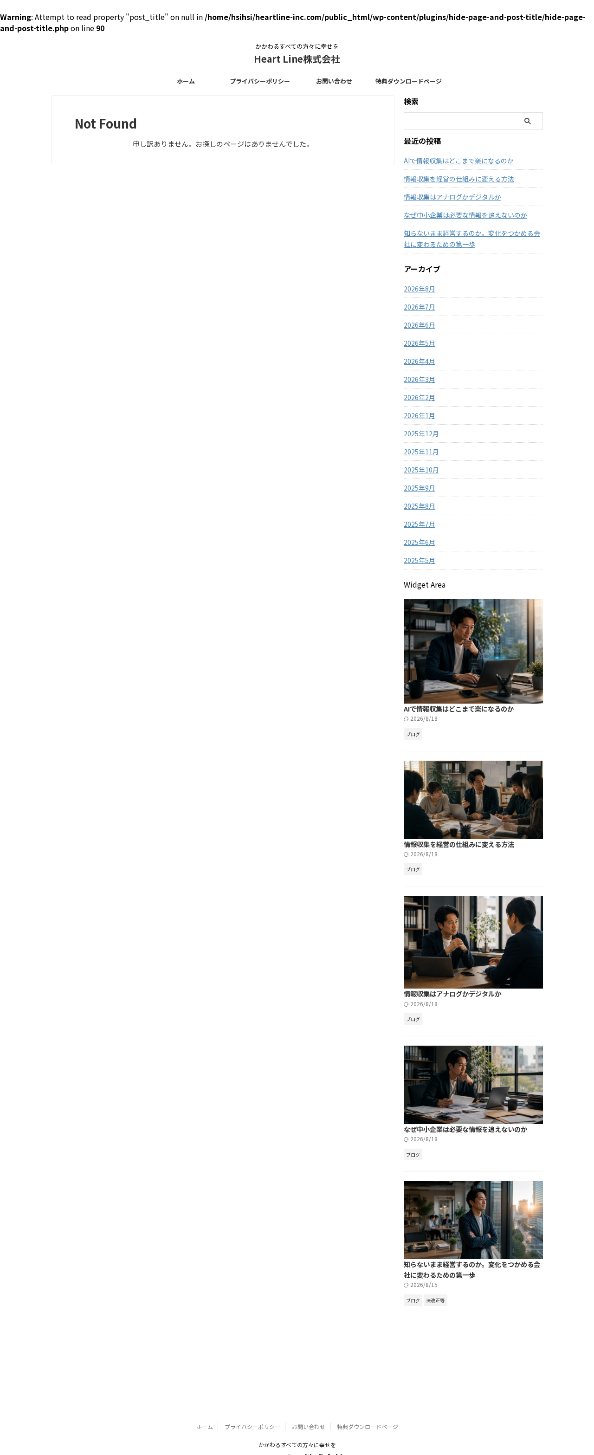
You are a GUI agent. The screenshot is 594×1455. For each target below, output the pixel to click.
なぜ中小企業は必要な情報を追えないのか (465, 215)
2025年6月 (419, 542)
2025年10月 (421, 469)
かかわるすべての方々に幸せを (297, 1445)
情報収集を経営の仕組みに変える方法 (459, 178)
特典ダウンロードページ (408, 81)
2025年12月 (421, 433)
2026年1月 (419, 415)
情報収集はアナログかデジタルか (452, 196)
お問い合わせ (334, 81)
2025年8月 (419, 506)
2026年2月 (419, 397)
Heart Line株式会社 (297, 58)
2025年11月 (421, 451)
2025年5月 (419, 560)
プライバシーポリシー (260, 81)
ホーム (186, 81)
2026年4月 (419, 361)
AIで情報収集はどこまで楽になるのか (459, 160)
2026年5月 (419, 343)
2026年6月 (419, 325)
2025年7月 (419, 524)
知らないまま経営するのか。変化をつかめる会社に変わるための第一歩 (472, 238)
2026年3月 (419, 379)
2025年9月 (419, 487)
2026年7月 (419, 306)
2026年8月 (419, 288)
